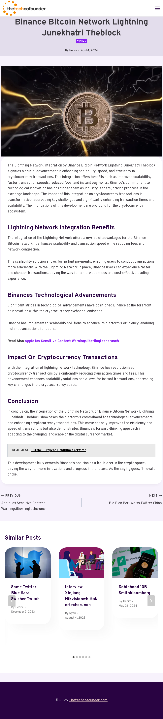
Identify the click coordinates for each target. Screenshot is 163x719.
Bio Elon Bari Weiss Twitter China (135, 500)
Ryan (72, 613)
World (81, 41)
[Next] (151, 600)
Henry (73, 51)
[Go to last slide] (12, 600)
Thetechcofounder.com (88, 700)
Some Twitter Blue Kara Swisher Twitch (25, 593)
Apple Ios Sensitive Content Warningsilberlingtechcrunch (72, 341)
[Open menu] (157, 8)
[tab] (74, 657)
